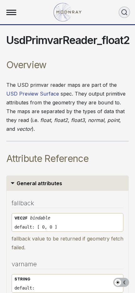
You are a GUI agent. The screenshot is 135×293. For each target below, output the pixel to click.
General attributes (39, 183)
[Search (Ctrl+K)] (124, 12)
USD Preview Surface (32, 94)
